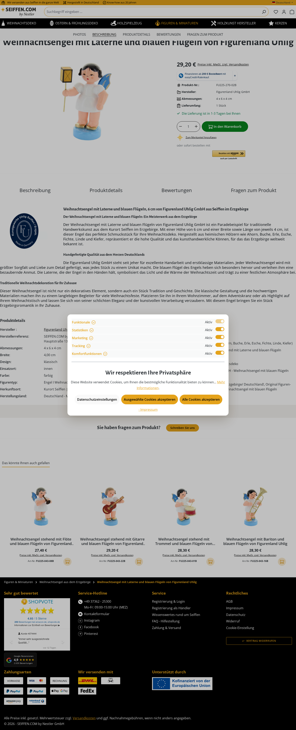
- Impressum (148, 409)
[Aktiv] (219, 321)
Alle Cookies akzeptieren (201, 399)
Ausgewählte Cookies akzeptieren (149, 399)
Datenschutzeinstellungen (97, 399)
